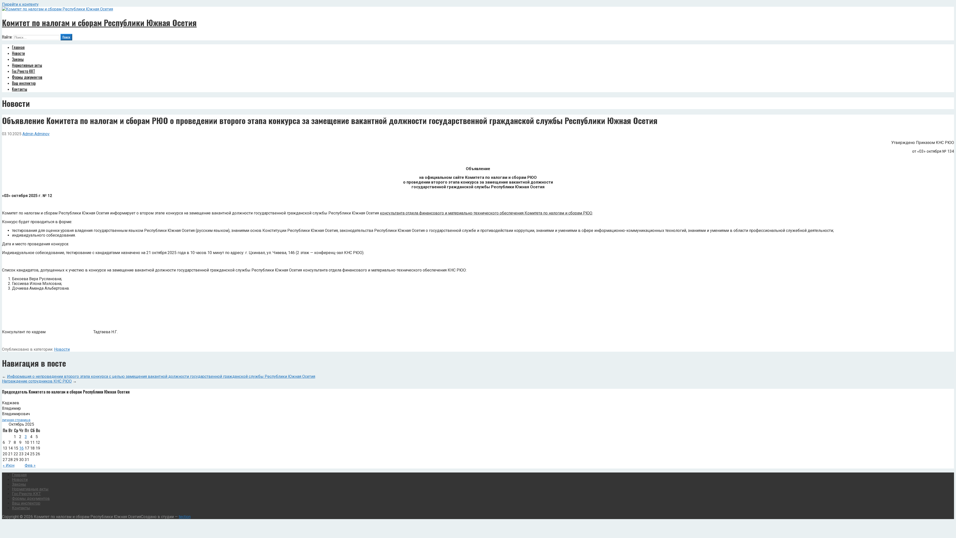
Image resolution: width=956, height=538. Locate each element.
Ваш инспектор (24, 83)
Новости (18, 53)
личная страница (16, 420)
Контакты (19, 89)
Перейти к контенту (20, 4)
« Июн (8, 465)
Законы (18, 59)
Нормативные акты (27, 65)
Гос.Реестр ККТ (23, 71)
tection (185, 516)
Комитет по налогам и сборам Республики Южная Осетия (99, 22)
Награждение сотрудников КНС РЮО (37, 381)
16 (21, 448)
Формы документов (27, 77)
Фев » (30, 465)
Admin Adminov (36, 134)
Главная (18, 47)
